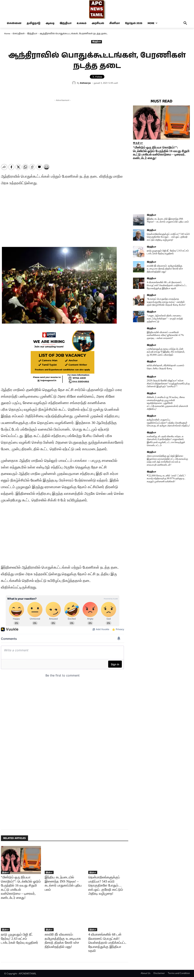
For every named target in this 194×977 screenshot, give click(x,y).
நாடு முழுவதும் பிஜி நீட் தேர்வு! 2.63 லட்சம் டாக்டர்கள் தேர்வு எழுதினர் (19, 938)
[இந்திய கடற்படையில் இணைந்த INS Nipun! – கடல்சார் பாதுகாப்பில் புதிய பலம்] (65, 860)
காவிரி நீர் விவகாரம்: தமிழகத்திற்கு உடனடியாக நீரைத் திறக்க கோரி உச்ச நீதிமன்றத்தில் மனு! (165, 268)
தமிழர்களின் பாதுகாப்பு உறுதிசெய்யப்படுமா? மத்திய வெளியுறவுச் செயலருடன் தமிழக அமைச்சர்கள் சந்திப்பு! (168, 422)
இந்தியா (32, 33)
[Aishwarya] (74, 83)
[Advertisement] (62, 128)
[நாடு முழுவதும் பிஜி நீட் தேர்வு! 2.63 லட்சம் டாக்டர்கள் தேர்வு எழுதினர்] (21, 917)
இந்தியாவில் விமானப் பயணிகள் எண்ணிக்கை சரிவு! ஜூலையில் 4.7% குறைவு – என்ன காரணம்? (165, 335)
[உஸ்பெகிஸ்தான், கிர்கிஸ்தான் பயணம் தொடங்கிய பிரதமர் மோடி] (138, 366)
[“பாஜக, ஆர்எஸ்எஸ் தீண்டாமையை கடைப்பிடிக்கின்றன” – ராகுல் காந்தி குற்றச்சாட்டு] (138, 316)
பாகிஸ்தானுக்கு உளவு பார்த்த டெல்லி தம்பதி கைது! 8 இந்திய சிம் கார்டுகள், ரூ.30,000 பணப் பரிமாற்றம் (166, 351)
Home (7, 33)
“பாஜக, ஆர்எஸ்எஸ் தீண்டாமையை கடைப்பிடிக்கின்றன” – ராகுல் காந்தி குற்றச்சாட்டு (165, 318)
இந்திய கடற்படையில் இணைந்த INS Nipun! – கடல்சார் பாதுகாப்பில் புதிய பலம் (168, 220)
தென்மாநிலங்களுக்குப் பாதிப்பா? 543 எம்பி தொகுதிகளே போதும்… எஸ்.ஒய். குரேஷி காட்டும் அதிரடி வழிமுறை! (105, 885)
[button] (185, 23)
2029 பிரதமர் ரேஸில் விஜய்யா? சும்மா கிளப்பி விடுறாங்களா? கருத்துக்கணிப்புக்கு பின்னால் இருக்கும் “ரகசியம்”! (168, 383)
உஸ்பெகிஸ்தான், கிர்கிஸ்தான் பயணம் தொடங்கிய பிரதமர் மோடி (165, 367)
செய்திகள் (19, 33)
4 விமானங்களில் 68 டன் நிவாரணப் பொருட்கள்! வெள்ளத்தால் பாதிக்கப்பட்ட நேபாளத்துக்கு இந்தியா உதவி (107, 943)
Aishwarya (85, 82)
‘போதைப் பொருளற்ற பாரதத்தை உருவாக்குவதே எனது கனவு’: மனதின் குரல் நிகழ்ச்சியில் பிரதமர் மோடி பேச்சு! (166, 301)
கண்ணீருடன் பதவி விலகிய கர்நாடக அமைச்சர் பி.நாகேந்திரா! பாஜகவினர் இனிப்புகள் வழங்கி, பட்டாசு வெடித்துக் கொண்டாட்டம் (166, 441)
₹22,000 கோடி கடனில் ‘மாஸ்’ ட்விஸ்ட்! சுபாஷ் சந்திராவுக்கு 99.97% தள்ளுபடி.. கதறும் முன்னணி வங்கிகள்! (166, 478)
